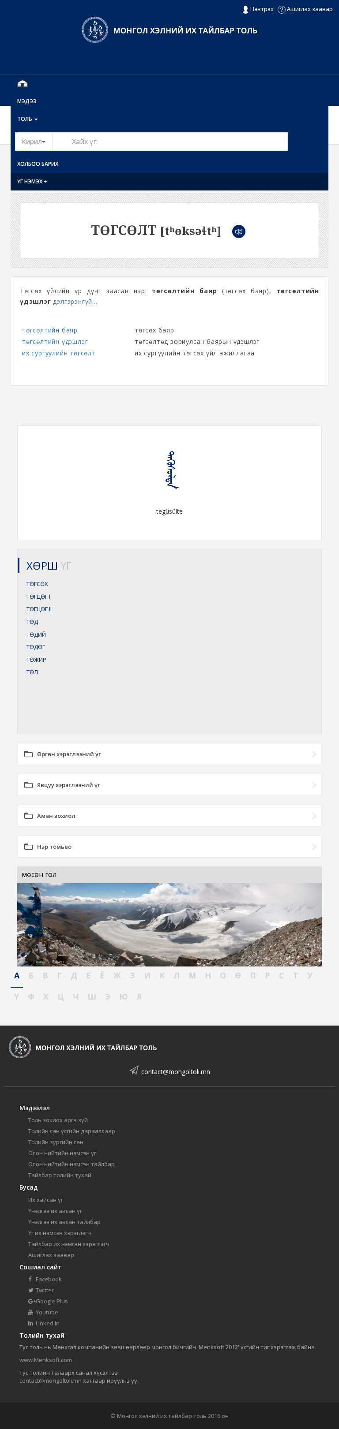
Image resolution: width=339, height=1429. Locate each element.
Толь (25, 119)
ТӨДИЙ (36, 634)
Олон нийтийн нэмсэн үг (62, 1153)
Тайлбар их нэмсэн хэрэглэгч (68, 1244)
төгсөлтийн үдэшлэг (55, 341)
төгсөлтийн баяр (50, 330)
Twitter (44, 1290)
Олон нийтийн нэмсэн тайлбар (71, 1164)
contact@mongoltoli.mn (175, 1071)
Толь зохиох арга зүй (58, 1120)
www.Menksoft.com (45, 1360)
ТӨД (32, 622)
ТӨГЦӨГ (38, 597)
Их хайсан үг (45, 1200)
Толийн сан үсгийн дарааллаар (71, 1131)
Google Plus (51, 1301)
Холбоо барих (37, 164)
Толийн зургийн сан (55, 1142)
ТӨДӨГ (35, 647)
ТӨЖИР (36, 660)
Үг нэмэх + (32, 181)
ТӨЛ (32, 672)
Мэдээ (27, 101)
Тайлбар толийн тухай (59, 1175)
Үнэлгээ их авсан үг (55, 1211)
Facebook (48, 1279)
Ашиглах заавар (309, 9)
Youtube (46, 1312)
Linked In (47, 1323)
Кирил (37, 141)
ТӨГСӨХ (37, 584)
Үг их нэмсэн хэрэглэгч (59, 1233)
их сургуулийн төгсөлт (59, 353)
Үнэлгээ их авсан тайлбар (64, 1222)
